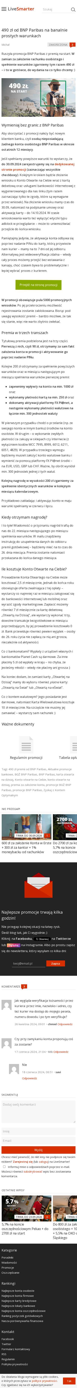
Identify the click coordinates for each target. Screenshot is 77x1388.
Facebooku (24, 939)
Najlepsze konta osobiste (17, 1290)
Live (21, 8)
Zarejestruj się (23, 1161)
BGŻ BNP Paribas (26, 774)
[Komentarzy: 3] (73, 45)
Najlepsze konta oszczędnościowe (23, 1311)
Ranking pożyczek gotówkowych (22, 1316)
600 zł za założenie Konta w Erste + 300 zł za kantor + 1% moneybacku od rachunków (26, 847)
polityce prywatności (44, 1381)
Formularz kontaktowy (15, 1349)
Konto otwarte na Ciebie (30, 779)
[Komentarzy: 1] (47, 835)
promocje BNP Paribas (27, 790)
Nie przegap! (11, 809)
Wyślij (38, 1150)
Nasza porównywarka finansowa (22, 1321)
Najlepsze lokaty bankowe (18, 1306)
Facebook (7, 1339)
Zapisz (55, 963)
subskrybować (33, 1171)
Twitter (6, 1344)
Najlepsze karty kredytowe (18, 1301)
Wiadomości (9, 1262)
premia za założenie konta (27, 785)
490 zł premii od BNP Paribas (27, 769)
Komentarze (11, 986)
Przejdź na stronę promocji (38, 285)
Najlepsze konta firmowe (17, 1296)
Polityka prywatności (14, 1364)
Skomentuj (9, 1094)
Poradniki (7, 1257)
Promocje (7, 1267)
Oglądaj (14, 945)
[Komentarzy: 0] (47, 1217)
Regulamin (8, 1359)
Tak (69, 1381)
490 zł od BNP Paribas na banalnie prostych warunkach (34, 32)
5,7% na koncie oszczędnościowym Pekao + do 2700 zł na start (25, 1228)
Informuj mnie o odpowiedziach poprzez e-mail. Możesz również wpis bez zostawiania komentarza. (36, 1171)
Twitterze (63, 939)
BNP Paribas (47, 774)
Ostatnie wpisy (13, 1190)
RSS (3, 1354)
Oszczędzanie (10, 1272)
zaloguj (43, 1161)
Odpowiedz (65, 1024)
